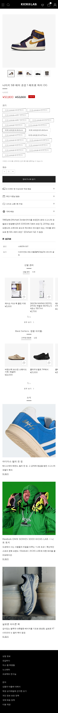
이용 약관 (6, 704)
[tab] (26, 272)
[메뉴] (3, 5)
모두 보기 (28, 322)
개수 (4, 167)
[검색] (8, 5)
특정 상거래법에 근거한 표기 (14, 691)
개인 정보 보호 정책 (10, 695)
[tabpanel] (29, 295)
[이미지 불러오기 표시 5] (46, 73)
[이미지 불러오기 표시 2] (19, 73)
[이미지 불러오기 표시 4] (37, 73)
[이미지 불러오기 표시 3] (29, 73)
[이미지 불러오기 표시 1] (11, 73)
